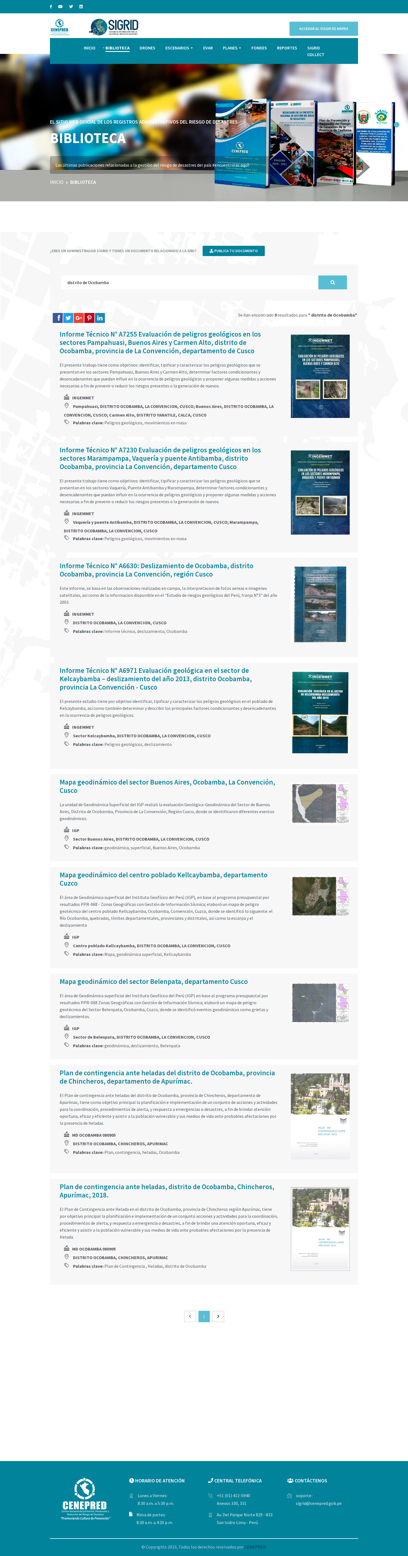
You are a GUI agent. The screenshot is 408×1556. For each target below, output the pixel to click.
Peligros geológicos (123, 422)
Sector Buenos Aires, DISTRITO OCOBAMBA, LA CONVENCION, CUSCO (141, 839)
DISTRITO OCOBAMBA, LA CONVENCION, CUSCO (120, 622)
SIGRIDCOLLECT (315, 51)
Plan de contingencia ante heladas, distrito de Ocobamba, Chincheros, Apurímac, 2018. (167, 1190)
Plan (108, 1152)
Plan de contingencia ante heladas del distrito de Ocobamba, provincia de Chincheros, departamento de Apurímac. (167, 1077)
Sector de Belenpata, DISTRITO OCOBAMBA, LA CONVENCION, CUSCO (141, 1037)
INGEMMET (83, 397)
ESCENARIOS (177, 48)
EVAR (208, 48)
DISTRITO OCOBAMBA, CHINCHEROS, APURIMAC (120, 1143)
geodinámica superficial (139, 954)
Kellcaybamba (177, 954)
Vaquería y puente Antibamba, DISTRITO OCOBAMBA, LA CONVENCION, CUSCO (150, 522)
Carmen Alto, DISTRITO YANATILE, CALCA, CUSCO (157, 415)
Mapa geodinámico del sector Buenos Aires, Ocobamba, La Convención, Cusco (167, 786)
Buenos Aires (165, 847)
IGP (75, 830)
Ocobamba (177, 631)
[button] (396, 125)
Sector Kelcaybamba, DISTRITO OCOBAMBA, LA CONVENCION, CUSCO (142, 735)
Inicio (57, 182)
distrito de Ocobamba (185, 1266)
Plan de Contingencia (125, 1266)
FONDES (259, 48)
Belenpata (170, 1045)
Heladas (155, 1266)
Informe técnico (119, 631)
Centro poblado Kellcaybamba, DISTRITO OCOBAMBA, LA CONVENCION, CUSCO (151, 945)
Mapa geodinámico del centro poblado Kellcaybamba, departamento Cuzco (164, 879)
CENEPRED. (256, 1547)
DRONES (147, 48)
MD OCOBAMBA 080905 (94, 1135)
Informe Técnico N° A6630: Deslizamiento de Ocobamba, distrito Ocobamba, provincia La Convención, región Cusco (156, 569)
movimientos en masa (165, 422)
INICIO (89, 48)
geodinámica (116, 847)
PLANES (230, 48)
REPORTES (287, 48)
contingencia (127, 1152)
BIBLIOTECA (117, 48)
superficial (141, 847)
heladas (149, 1152)
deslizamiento (151, 631)
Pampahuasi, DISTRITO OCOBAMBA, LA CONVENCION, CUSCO (133, 406)
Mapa (109, 954)
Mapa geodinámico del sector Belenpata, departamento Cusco (154, 981)
